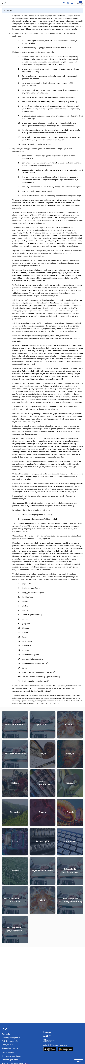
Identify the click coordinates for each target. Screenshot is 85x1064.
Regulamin (6, 1034)
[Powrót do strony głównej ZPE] (5, 3)
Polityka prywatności (10, 1041)
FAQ (64, 3)
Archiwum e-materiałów (11, 1056)
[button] (68, 2)
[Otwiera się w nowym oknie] (49, 1049)
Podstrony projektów (10, 1060)
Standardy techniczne (10, 1048)
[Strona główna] (11, 1029)
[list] (5, 10)
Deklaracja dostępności (11, 1038)
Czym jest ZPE (7, 1045)
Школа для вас (8, 1053)
